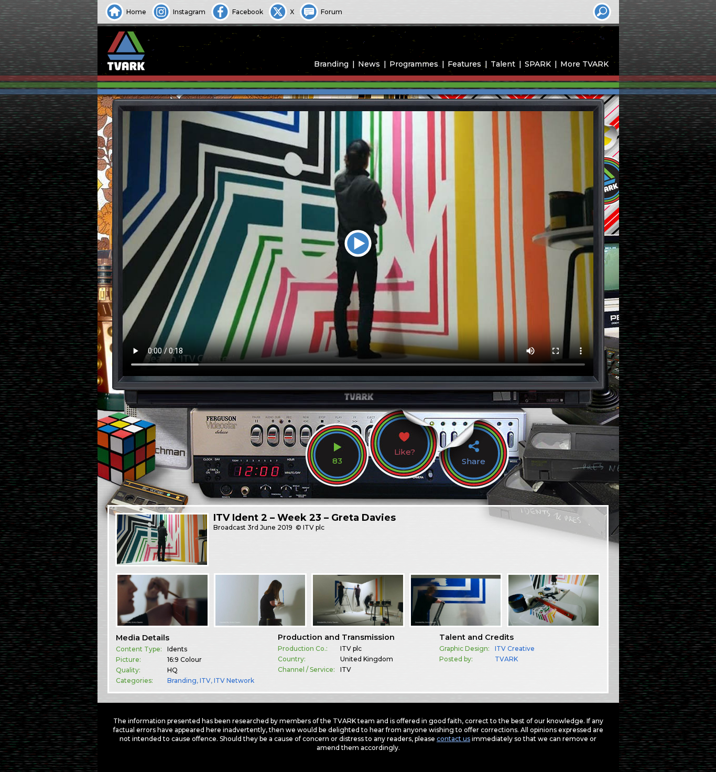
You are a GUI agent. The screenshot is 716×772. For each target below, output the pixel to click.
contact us (453, 739)
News (369, 64)
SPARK (538, 64)
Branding (331, 64)
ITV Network (234, 680)
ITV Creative (515, 648)
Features (464, 64)
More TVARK (584, 64)
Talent (503, 64)
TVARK (506, 659)
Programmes (413, 64)
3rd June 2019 (269, 527)
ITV (205, 680)
